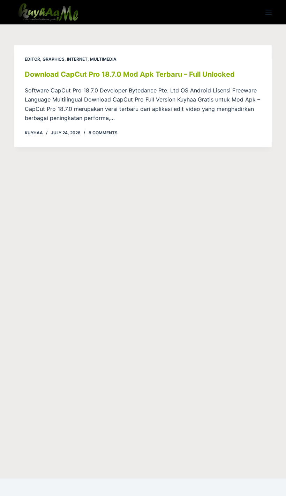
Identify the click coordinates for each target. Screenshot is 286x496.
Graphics (54, 59)
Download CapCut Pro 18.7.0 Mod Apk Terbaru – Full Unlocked (130, 74)
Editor (32, 59)
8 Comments (103, 132)
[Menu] (268, 12)
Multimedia (103, 59)
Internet (77, 59)
